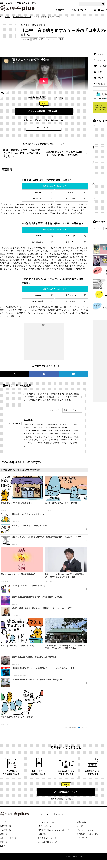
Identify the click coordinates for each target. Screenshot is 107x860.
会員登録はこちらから (67, 792)
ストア (2, 846)
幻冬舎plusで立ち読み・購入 (54, 186)
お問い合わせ (82, 822)
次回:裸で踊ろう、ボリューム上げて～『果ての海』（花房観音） (64, 153)
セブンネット (71, 199)
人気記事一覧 (5, 830)
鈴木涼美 (28, 420)
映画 (35, 39)
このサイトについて (46, 822)
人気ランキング (79, 10)
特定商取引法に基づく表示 (88, 834)
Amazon (38, 192)
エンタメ (26, 39)
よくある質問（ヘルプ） (48, 842)
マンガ (98, 228)
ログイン (44, 127)
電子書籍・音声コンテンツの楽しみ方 (53, 830)
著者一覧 (3, 842)
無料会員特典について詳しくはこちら (66, 799)
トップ (2, 822)
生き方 (7, 17)
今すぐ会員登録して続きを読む (45, 111)
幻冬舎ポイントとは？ (47, 838)
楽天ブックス (71, 192)
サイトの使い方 (44, 826)
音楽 (42, 39)
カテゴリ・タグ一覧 (8, 838)
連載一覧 (3, 834)
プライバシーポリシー (86, 830)
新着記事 (60, 10)
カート (46, 814)
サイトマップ (82, 838)
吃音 (61, 39)
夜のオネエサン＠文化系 (22, 17)
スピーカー (52, 39)
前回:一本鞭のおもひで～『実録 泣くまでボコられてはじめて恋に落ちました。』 (22, 153)
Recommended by (71, 727)
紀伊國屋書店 (37, 199)
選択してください (71, 410)
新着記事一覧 (5, 826)
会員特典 (42, 834)
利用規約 (80, 826)
